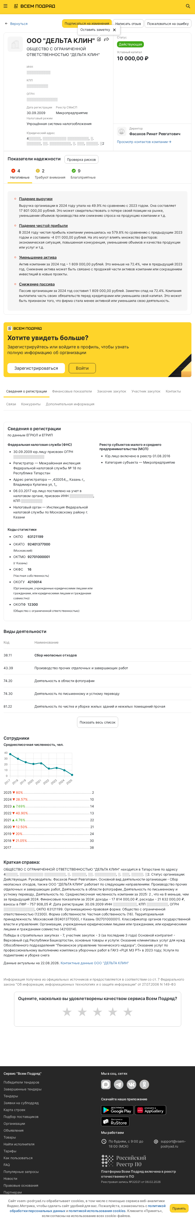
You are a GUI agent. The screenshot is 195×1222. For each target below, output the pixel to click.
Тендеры (11, 1096)
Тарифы (10, 1151)
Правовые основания (21, 1185)
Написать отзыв (128, 24)
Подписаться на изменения (87, 23)
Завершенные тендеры (23, 1089)
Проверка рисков (81, 159)
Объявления (14, 1130)
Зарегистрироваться (36, 368)
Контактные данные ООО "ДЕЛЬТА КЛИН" (95, 963)
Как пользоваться (18, 1158)
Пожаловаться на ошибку (168, 24)
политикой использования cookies (97, 1211)
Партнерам (13, 1192)
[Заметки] (99, 39)
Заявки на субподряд (21, 1103)
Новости (10, 1178)
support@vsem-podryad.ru (173, 1143)
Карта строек (14, 1110)
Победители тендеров (21, 1082)
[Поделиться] (106, 39)
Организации (14, 1123)
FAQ (7, 1165)
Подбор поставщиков (21, 1117)
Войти (82, 368)
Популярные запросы (21, 1172)
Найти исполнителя (19, 1144)
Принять (179, 1208)
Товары (10, 1137)
